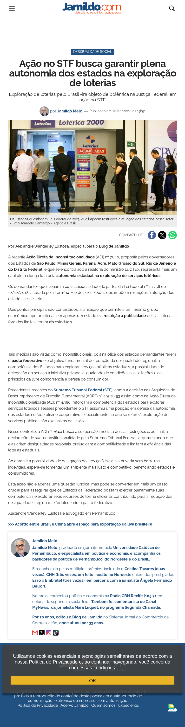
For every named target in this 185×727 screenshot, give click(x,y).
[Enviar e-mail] (35, 633)
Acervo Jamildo (74, 705)
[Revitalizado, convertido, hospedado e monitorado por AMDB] (172, 707)
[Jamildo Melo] (42, 633)
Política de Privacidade (38, 705)
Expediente (128, 705)
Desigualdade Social (92, 52)
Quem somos (103, 705)
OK (92, 680)
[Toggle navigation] (11, 8)
